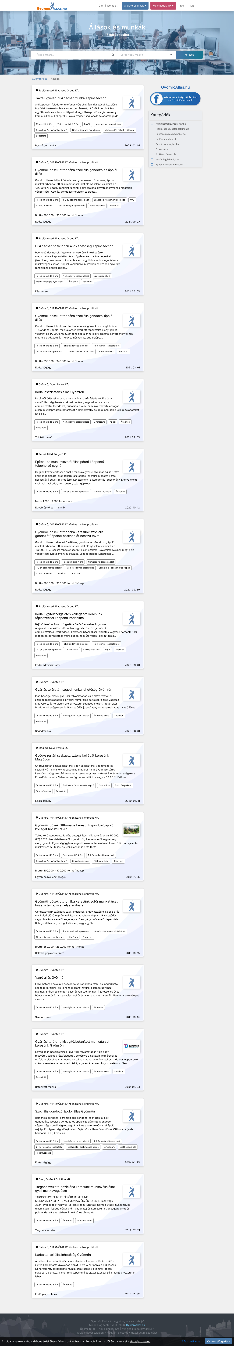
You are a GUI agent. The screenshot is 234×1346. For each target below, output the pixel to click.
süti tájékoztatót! (140, 1341)
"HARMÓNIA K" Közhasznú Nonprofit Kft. (74, 162)
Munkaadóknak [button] (162, 5)
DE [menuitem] (192, 5)
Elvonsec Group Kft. (67, 90)
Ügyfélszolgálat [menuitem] (108, 5)
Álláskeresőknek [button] (134, 5)
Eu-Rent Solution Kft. (58, 1179)
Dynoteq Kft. (57, 682)
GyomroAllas (39, 78)
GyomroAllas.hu (135, 1325)
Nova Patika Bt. (58, 747)
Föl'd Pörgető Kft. (57, 454)
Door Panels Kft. (59, 384)
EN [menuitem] (182, 5)
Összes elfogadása (218, 1341)
